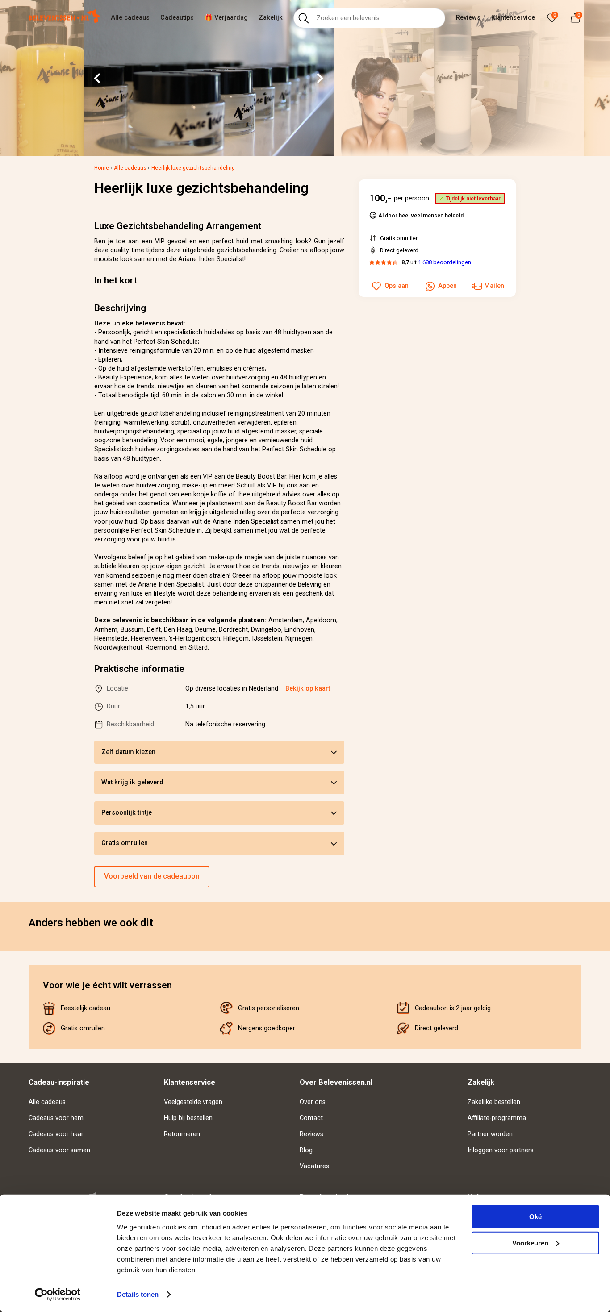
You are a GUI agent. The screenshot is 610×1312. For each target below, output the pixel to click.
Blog (306, 1150)
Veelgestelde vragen (193, 1102)
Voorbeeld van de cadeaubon (152, 876)
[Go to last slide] (98, 78)
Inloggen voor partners (501, 1150)
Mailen (494, 286)
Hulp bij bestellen (188, 1118)
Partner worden (490, 1134)
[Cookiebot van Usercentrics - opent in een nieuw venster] (58, 1294)
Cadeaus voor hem (56, 1118)
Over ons (313, 1102)
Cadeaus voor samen (59, 1150)
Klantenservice (513, 17)
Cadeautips (177, 17)
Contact (311, 1118)
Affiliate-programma (497, 1118)
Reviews (468, 17)
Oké (535, 1216)
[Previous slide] (29, 944)
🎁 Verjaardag (226, 17)
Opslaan (396, 286)
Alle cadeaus (130, 17)
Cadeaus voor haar (56, 1134)
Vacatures (314, 1166)
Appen (447, 286)
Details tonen (138, 1294)
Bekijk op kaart (307, 688)
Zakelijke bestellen (494, 1102)
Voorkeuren (530, 1242)
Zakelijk (271, 17)
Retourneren (182, 1134)
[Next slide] (319, 78)
